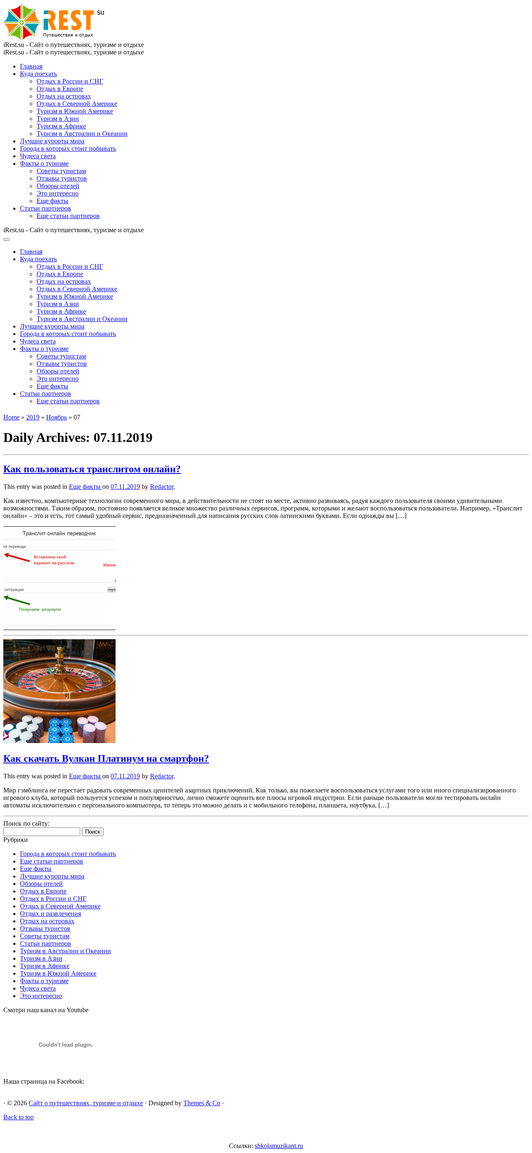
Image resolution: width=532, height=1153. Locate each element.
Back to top (18, 1117)
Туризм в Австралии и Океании (82, 133)
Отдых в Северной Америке (77, 103)
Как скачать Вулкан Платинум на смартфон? (106, 758)
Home (11, 417)
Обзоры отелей (58, 185)
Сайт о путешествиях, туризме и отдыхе (86, 1102)
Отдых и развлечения (50, 913)
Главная (31, 66)
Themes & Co (201, 1102)
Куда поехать (38, 73)
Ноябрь (56, 417)
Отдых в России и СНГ (70, 81)
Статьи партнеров (45, 208)
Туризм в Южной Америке (75, 111)
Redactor (161, 486)
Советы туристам (61, 170)
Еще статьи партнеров (68, 215)
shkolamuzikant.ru (279, 1145)
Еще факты (52, 200)
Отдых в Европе (60, 88)
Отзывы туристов (62, 178)
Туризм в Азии (58, 118)
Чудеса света (38, 155)
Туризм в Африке (61, 126)
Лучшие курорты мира (52, 141)
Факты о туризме (44, 163)
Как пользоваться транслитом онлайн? (92, 469)
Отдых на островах (64, 96)
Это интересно (58, 193)
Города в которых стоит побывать (68, 148)
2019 (32, 417)
